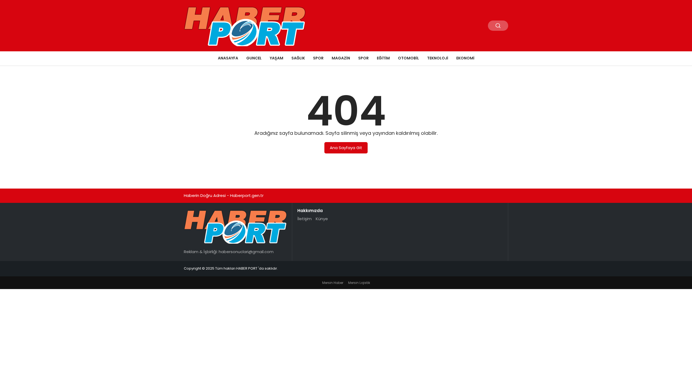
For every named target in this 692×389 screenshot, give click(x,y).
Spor (318, 58)
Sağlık (298, 58)
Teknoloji (437, 58)
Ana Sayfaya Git (346, 147)
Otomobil (408, 58)
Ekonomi (465, 58)
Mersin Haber (332, 282)
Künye (322, 219)
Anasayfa (228, 58)
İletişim (304, 219)
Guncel (254, 58)
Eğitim (383, 58)
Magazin (341, 58)
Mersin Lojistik (359, 282)
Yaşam (276, 58)
